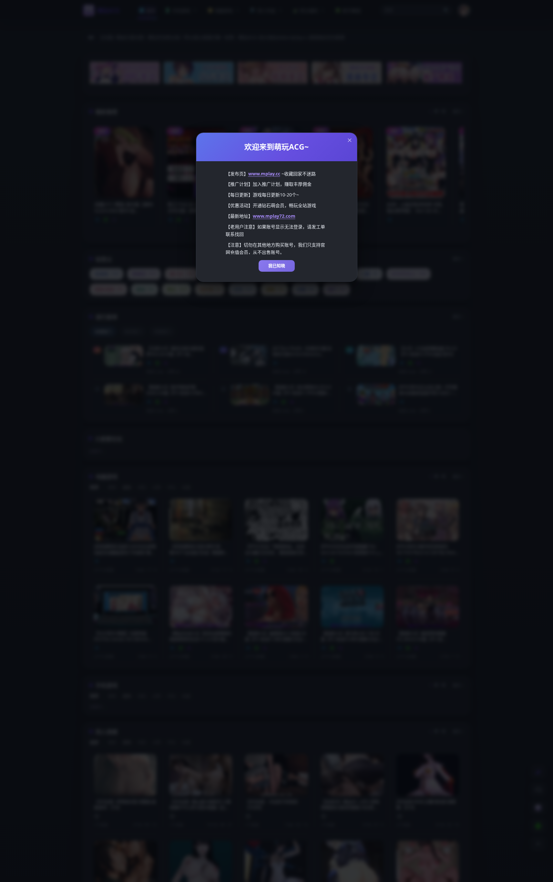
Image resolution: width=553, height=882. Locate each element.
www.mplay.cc (264, 174)
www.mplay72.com (274, 216)
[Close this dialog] (350, 140)
